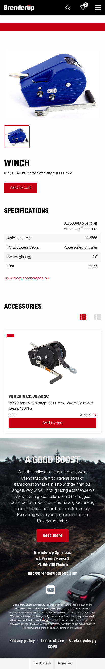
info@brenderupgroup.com (52, 573)
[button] (83, 317)
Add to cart (20, 188)
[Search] (68, 8)
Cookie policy (81, 640)
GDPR (52, 647)
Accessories (65, 663)
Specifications (42, 663)
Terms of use (52, 640)
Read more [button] (52, 535)
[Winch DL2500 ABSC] (52, 362)
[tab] (17, 136)
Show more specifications (23, 278)
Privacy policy (22, 640)
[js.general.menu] (98, 7)
